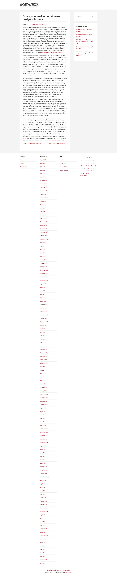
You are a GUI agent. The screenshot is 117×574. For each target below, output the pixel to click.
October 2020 (43, 401)
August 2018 (43, 480)
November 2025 (44, 191)
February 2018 (43, 501)
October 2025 (43, 194)
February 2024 (43, 263)
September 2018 (44, 477)
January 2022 (43, 349)
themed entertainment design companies (51, 52)
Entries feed (63, 163)
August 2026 (43, 160)
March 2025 (43, 218)
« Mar (81, 175)
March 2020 (43, 425)
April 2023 (42, 297)
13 (81, 168)
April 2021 (42, 380)
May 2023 (42, 294)
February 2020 (43, 428)
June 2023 (42, 291)
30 (88, 173)
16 (88, 168)
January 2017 (43, 532)
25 (93, 170)
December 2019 (44, 432)
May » (85, 175)
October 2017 (43, 508)
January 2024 (43, 266)
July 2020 (42, 411)
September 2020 (44, 404)
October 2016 (43, 539)
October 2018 (43, 473)
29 (86, 173)
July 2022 (42, 328)
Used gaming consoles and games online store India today (57, 143)
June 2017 (42, 518)
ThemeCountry (68, 572)
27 (81, 173)
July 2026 (42, 163)
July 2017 (42, 515)
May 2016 (42, 549)
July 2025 (42, 204)
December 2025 (44, 187)
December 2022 (44, 311)
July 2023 (42, 287)
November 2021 (44, 356)
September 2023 (44, 280)
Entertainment (42, 24)
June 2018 (42, 487)
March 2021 (43, 384)
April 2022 (42, 339)
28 (83, 173)
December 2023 (44, 270)
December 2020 (44, 394)
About (21, 160)
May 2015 (42, 556)
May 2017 (42, 522)
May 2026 (42, 170)
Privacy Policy (23, 166)
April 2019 (42, 459)
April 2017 (42, 525)
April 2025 (42, 215)
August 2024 (43, 242)
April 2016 (42, 553)
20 (81, 170)
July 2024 (42, 246)
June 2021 (42, 373)
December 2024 (44, 229)
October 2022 (43, 318)
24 (91, 170)
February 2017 (43, 528)
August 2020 (43, 408)
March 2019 (43, 463)
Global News (29, 3)
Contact (22, 163)
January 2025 (43, 225)
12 (95, 166)
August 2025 (43, 201)
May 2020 (42, 418)
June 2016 (42, 546)
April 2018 (42, 494)
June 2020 (42, 415)
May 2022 (42, 335)
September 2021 (44, 363)
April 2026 (42, 173)
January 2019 (43, 466)
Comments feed (64, 166)
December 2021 (44, 353)
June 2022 (42, 332)
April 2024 (42, 256)
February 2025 (43, 222)
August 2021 (43, 366)
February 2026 (43, 180)
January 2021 (43, 391)
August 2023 (43, 284)
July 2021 (42, 370)
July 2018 (42, 484)
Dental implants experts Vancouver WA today (33, 143)
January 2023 (43, 308)
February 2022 (43, 346)
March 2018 (43, 497)
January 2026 (43, 184)
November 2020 (44, 397)
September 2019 (44, 442)
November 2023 (44, 273)
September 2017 (44, 511)
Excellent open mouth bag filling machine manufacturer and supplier (84, 53)
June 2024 (42, 249)
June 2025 (42, 208)
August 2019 (43, 446)
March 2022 (43, 342)
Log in (61, 160)
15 (86, 168)
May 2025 (42, 211)
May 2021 (42, 377)
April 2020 (42, 422)
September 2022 (44, 322)
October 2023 (43, 277)
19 (95, 168)
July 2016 (42, 542)
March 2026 (43, 177)
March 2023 (43, 301)
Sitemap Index (66, 570)
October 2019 (43, 439)
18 (93, 168)
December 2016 (44, 535)
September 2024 (44, 239)
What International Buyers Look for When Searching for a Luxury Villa (84, 41)
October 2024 (43, 235)
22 (86, 170)
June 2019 (42, 453)
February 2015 (43, 559)
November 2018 (44, 470)
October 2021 (43, 360)
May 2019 (42, 456)
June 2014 (42, 563)
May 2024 (42, 253)
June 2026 (42, 166)
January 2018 (43, 504)
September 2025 (44, 197)
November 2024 (44, 232)
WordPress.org (64, 170)
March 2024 (43, 260)
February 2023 (43, 304)
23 (88, 170)
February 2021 (43, 387)
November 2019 (44, 435)
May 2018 (42, 491)
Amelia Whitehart (34, 24)
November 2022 (44, 315)
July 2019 (42, 449)
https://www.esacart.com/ (57, 140)
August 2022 (43, 325)
